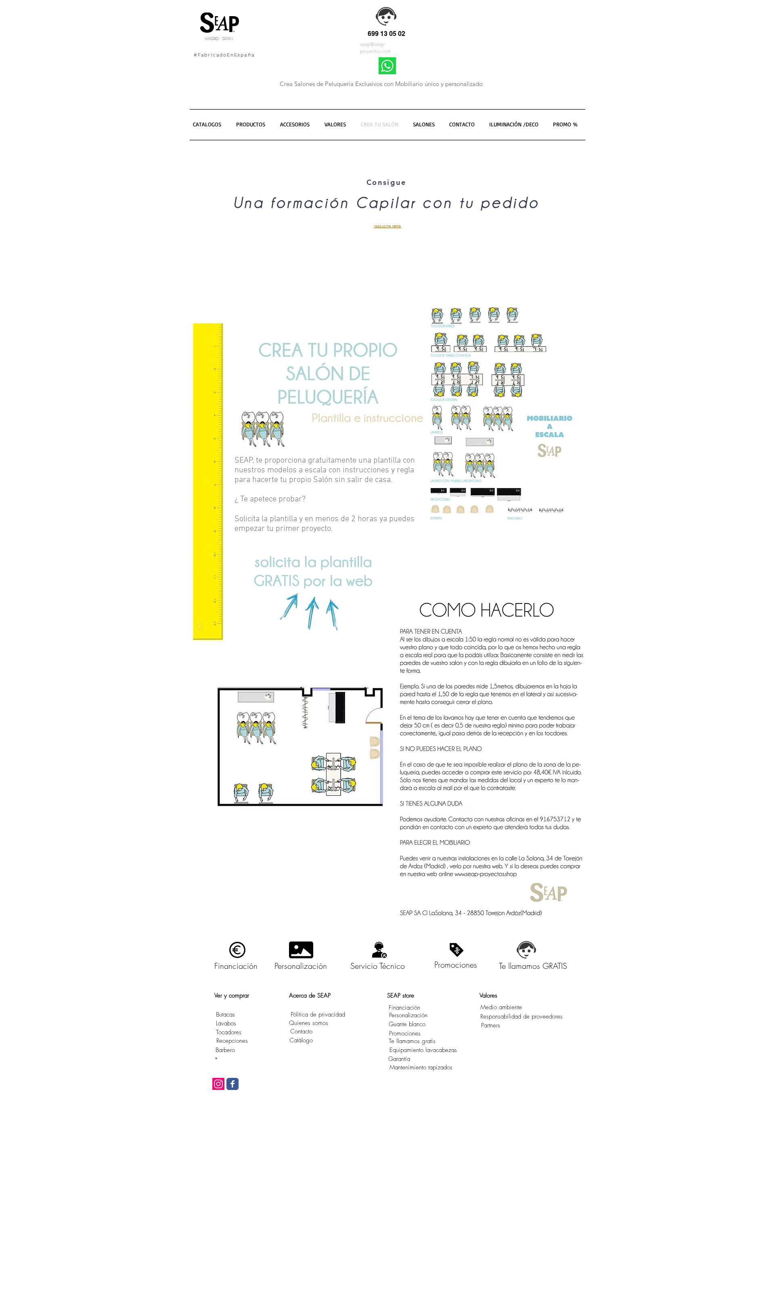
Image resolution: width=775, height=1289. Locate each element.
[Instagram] (218, 1084)
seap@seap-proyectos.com (375, 47)
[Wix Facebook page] (232, 1084)
